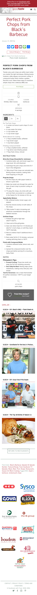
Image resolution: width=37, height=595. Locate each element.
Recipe (23, 469)
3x (18, 119)
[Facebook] (9, 47)
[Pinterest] (25, 591)
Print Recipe (26, 52)
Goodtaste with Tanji (13, 9)
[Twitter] (13, 591)
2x (12, 119)
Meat (14, 469)
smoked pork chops (15, 473)
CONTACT (8, 583)
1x (6, 119)
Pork (18, 469)
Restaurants (30, 469)
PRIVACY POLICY (17, 583)
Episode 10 (25, 465)
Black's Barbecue (15, 465)
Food (20, 467)
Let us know (18, 296)
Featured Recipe (13, 467)
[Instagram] (21, 591)
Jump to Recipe (13, 52)
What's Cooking (14, 471)
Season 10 (5, 471)
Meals (10, 469)
